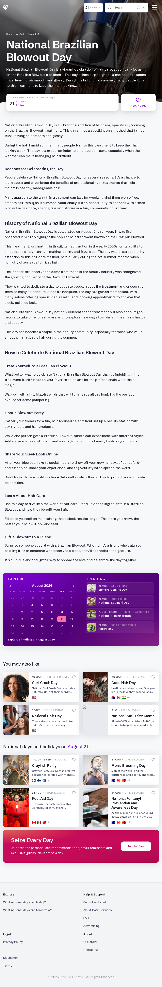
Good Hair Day (123, 682)
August (20, 34)
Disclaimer (10, 958)
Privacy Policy (13, 942)
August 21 (33, 34)
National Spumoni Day (113, 602)
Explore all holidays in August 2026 (31, 639)
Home (9, 34)
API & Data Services (97, 910)
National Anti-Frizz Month (132, 716)
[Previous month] (10, 585)
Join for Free (136, 846)
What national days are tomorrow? (27, 910)
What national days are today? (24, 902)
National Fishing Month (114, 616)
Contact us (91, 950)
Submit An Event (94, 902)
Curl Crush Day (45, 682)
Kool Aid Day (42, 798)
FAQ (86, 918)
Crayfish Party (44, 765)
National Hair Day (47, 716)
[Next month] (73, 585)
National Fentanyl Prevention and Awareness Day (126, 803)
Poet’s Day (105, 629)
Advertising (91, 926)
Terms (7, 965)
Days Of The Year (72, 977)
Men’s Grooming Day (112, 589)
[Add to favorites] (74, 677)
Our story (90, 942)
